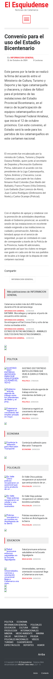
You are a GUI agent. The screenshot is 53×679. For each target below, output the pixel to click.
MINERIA (8, 633)
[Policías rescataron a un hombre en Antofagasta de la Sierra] (11, 521)
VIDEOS (35, 639)
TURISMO (8, 642)
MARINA (40, 633)
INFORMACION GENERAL (22, 58)
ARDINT (26, 665)
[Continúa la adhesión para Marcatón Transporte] (11, 448)
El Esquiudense (26, 4)
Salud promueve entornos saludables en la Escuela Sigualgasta (34, 552)
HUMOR (40, 645)
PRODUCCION (10, 630)
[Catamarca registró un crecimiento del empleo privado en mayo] (11, 414)
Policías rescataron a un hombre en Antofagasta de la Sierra (34, 518)
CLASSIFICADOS (24, 642)
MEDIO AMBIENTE (24, 633)
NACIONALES (20, 636)
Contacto (45, 673)
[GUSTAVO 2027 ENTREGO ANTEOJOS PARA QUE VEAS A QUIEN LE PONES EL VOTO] (11, 375)
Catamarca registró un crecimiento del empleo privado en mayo (33, 411)
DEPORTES (28, 645)
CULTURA (23, 627)
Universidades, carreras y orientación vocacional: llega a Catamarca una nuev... (35, 572)
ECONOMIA (26, 449)
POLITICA (26, 381)
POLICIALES (27, 486)
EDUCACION (27, 559)
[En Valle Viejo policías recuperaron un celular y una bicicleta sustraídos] (11, 502)
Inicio (35, 673)
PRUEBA (34, 636)
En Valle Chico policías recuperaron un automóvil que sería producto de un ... (34, 480)
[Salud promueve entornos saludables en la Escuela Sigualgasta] (11, 555)
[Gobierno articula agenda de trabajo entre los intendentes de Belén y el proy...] (11, 395)
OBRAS (35, 627)
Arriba (41, 654)
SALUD (7, 636)
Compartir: (10, 271)
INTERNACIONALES (30, 630)
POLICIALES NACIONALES (16, 639)
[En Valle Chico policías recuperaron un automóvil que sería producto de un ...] (11, 482)
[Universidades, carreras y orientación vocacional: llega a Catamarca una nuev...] (11, 575)
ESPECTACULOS (12, 645)
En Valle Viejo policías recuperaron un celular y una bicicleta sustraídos (35, 499)
